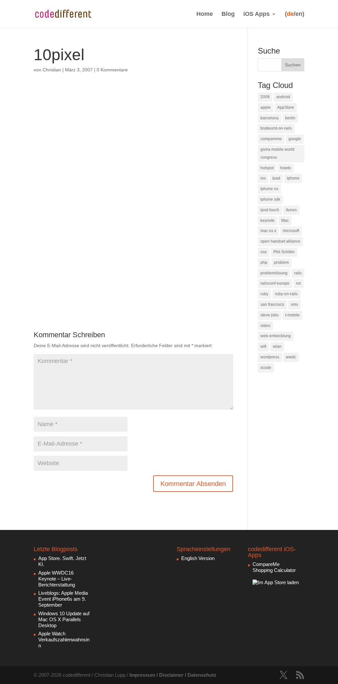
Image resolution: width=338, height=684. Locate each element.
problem (281, 262)
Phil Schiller (284, 252)
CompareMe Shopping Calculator (274, 567)
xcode (265, 367)
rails (298, 273)
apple (265, 107)
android (283, 97)
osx (263, 252)
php (263, 262)
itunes (291, 210)
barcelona (269, 118)
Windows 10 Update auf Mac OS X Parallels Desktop (63, 619)
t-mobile (292, 315)
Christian (52, 69)
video (265, 325)
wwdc (291, 357)
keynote (267, 220)
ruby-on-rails (286, 294)
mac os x (268, 230)
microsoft (291, 230)
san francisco (272, 304)
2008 (265, 97)
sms (294, 304)
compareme (271, 139)
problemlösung (273, 273)
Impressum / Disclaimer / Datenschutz (173, 675)
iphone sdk (270, 199)
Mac (285, 220)
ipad (276, 178)
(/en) (294, 14)
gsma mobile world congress (277, 153)
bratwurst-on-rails (276, 128)
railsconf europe (274, 283)
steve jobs (269, 315)
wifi (263, 346)
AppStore (285, 107)
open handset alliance (280, 241)
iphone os (269, 188)
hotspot (267, 168)
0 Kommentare (112, 69)
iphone (293, 178)
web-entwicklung (275, 336)
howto (285, 168)
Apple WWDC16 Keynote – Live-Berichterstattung (56, 578)
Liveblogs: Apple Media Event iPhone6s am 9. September (63, 599)
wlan (277, 346)
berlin (290, 118)
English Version (198, 558)
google (294, 139)
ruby (264, 294)
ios (263, 178)
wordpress (269, 357)
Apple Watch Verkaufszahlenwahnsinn (63, 639)
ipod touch (269, 210)
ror (298, 283)
